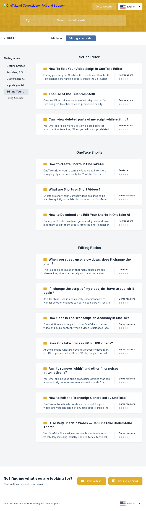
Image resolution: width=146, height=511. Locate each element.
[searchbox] (73, 20)
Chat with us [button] (94, 480)
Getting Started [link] (16, 66)
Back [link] (10, 38)
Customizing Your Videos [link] (17, 78)
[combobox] (130, 6)
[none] (34, 6)
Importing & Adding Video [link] (17, 85)
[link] (89, 73)
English (131, 6)
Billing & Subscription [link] (17, 98)
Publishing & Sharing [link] (17, 72)
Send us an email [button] (128, 480)
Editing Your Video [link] (17, 91)
